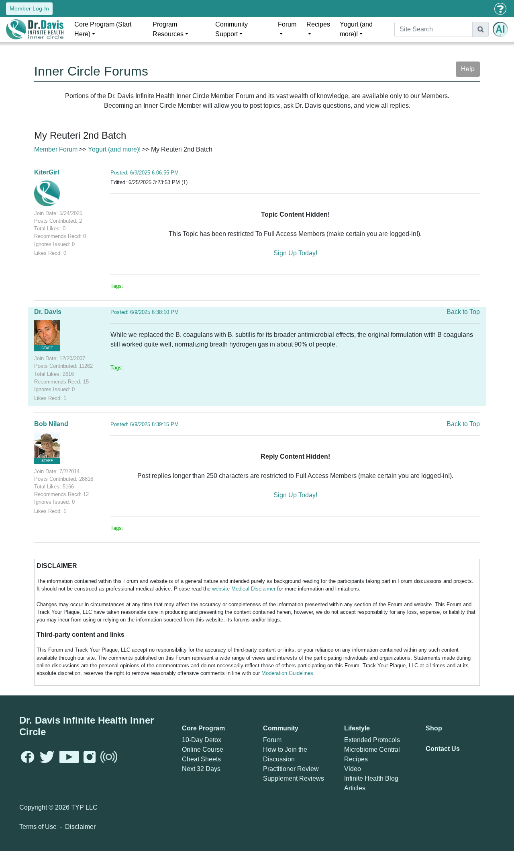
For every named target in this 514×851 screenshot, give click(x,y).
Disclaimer (80, 826)
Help (468, 69)
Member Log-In (29, 8)
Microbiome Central (372, 749)
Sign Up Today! (295, 253)
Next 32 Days (201, 768)
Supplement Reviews (293, 778)
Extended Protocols (372, 739)
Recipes (318, 24)
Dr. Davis (47, 311)
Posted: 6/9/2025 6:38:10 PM (144, 312)
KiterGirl (46, 172)
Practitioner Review (291, 768)
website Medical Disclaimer (243, 589)
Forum (287, 24)
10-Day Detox (201, 739)
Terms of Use (38, 826)
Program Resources (168, 29)
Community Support (231, 29)
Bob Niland (51, 423)
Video (352, 768)
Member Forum (56, 149)
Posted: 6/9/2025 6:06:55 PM (144, 173)
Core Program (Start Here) (102, 29)
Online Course (202, 749)
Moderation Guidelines (287, 673)
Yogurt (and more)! (356, 29)
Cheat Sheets (201, 759)
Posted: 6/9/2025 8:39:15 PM (144, 424)
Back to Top (463, 311)
